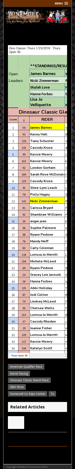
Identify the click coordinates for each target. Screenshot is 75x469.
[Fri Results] (16, 426)
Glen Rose (17, 387)
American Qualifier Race (26, 367)
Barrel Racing (19, 373)
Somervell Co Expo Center (27, 394)
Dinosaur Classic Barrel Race (29, 380)
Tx (52, 394)
